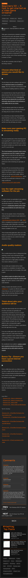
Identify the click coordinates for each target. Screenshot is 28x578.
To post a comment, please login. (10, 502)
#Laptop (18, 558)
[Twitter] (22, 26)
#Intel (4, 566)
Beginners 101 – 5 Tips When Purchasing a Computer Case (12, 435)
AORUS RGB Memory (16, 176)
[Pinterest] (25, 26)
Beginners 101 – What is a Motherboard (12, 398)
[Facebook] (18, 26)
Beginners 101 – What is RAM (10, 402)
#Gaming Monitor (6, 568)
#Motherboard (5, 21)
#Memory (20, 18)
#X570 (13, 568)
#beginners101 (20, 21)
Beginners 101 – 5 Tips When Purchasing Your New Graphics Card (13, 414)
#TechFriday (12, 563)
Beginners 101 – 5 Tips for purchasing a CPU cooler (12, 441)
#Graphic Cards (5, 18)
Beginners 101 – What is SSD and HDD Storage (14, 404)
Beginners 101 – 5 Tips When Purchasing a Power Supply (14, 428)
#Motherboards (13, 21)
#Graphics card (13, 18)
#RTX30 (18, 563)
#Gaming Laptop (16, 566)
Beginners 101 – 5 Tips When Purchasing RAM (14, 417)
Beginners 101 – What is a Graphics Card (13, 400)
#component (4, 23)
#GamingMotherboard (7, 573)
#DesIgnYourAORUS (7, 571)
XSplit (24, 220)
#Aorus (12, 561)
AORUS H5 (5, 289)
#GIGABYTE (5, 563)
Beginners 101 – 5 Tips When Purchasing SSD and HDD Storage (13, 422)
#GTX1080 (9, 566)
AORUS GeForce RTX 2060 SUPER (11, 182)
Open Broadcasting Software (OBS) (11, 220)
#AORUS (5, 558)
